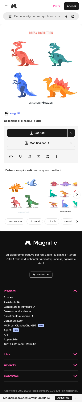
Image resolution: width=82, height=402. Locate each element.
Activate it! (63, 397)
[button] (41, 275)
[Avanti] (77, 195)
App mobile (11, 339)
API (6, 334)
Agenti (11, 330)
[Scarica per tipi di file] (71, 133)
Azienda (10, 365)
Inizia (7, 354)
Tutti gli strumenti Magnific (20, 344)
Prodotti (10, 291)
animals (52, 221)
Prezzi (57, 6)
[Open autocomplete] (8, 16)
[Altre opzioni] (56, 156)
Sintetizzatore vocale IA (18, 316)
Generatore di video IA (17, 311)
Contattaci (11, 376)
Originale (25, 33)
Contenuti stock (13, 320)
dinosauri (35, 221)
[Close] (76, 398)
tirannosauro (15, 221)
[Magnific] (41, 244)
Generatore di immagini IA (19, 306)
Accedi (71, 6)
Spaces (8, 297)
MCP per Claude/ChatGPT (23, 325)
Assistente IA (12, 302)
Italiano (41, 274)
